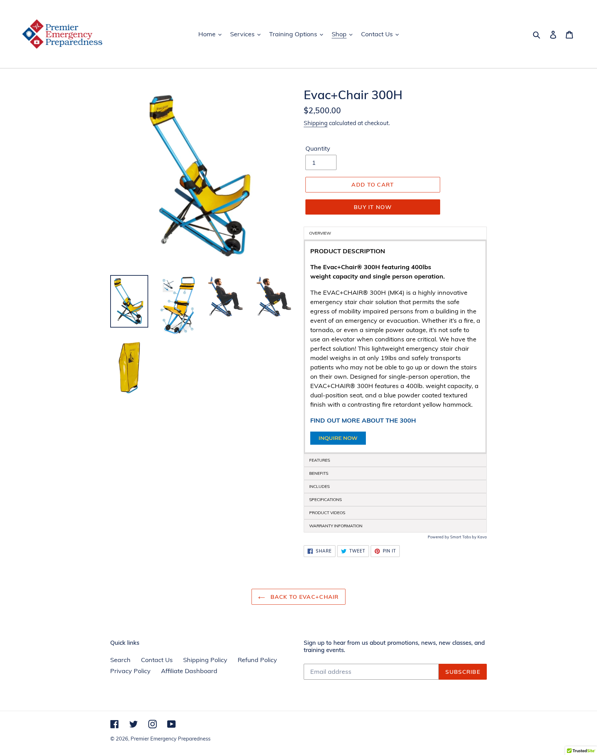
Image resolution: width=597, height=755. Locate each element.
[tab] (395, 460)
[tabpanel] (395, 347)
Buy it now (373, 207)
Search (120, 660)
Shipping (316, 122)
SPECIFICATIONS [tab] (325, 499)
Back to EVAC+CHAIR (303, 596)
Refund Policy (257, 660)
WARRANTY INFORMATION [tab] (335, 525)
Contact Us (157, 660)
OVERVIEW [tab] (320, 233)
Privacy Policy (130, 671)
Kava (482, 537)
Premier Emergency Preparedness (170, 738)
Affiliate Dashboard (189, 671)
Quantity (317, 148)
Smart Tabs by (463, 537)
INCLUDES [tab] (319, 486)
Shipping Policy (205, 660)
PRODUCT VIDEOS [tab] (327, 512)
